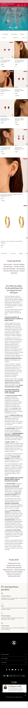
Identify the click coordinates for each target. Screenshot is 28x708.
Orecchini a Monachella (9, 268)
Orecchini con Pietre (19, 266)
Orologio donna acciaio (14, 563)
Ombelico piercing (8, 569)
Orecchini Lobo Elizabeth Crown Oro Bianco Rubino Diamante (5, 119)
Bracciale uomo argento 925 (14, 567)
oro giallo (15, 408)
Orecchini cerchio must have (11, 270)
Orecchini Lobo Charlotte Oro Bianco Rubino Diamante (5, 90)
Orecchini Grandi (8, 266)
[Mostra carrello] (26, 9)
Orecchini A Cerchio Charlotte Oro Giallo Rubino (11, 242)
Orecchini (9, 12)
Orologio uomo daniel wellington (14, 571)
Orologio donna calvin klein (14, 565)
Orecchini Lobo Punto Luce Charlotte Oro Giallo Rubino (19, 61)
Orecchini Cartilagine (18, 264)
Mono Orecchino (8, 264)
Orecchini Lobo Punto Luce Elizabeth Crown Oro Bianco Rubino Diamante (5, 148)
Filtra (23, 37)
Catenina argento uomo (14, 576)
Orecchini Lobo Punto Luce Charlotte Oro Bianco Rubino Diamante (5, 61)
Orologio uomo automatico (14, 574)
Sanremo (22, 270)
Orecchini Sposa (21, 268)
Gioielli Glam (14, 273)
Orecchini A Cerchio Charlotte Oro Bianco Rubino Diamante (19, 119)
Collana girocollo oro (19, 569)
